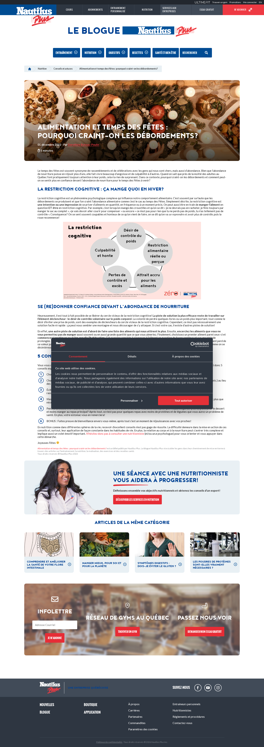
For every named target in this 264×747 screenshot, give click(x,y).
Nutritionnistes (182, 710)
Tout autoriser (183, 400)
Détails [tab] (132, 356)
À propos (134, 704)
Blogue (45, 712)
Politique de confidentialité (109, 742)
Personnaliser (129, 400)
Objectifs (114, 53)
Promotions (235, 2)
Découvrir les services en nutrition (137, 500)
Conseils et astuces (63, 68)
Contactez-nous (182, 723)
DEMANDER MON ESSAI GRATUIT (205, 632)
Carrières (134, 710)
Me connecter (250, 2)
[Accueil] (29, 68)
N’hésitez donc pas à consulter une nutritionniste (115, 433)
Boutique (90, 704)
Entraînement (64, 53)
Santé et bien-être (165, 53)
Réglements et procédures (189, 716)
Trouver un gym (219, 2)
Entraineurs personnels (186, 704)
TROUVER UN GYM (127, 632)
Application (92, 712)
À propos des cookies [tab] (186, 356)
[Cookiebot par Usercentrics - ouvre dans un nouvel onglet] (193, 344)
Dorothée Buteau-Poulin (83, 144)
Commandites (136, 723)
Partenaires (135, 716)
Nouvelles (47, 704)
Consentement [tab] (78, 356)
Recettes (137, 53)
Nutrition (90, 53)
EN (260, 2)
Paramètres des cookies (143, 729)
